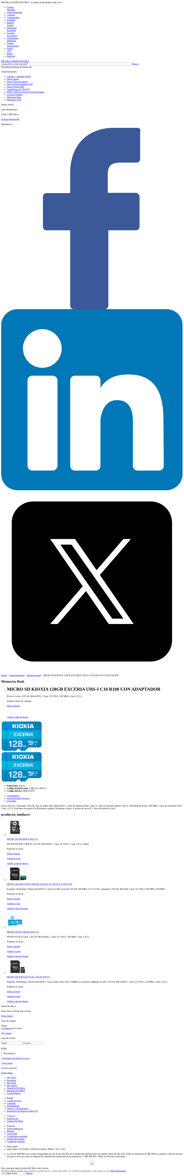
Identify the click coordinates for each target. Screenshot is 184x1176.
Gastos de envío (14, 1101)
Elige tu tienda (13, 706)
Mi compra (12, 1085)
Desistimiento (13, 1106)
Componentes (13, 17)
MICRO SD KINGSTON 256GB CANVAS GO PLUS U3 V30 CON (39, 884)
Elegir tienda (7, 1016)
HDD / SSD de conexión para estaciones (25, 92)
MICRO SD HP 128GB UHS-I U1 (23, 932)
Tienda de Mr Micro (16, 1088)
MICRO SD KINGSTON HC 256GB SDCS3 (28, 977)
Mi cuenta (11, 1083)
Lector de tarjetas (14, 94)
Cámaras (11, 15)
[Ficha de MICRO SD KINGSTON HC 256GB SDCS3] (17, 972)
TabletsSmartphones (13, 44)
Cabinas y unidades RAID (19, 76)
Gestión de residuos (16, 1141)
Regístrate (11, 1080)
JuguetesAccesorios (12, 34)
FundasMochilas (11, 8)
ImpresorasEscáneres (12, 29)
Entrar (4, 1048)
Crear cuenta (7, 1063)
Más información (118, 1171)
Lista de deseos (14, 1093)
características (13, 796)
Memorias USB (14, 100)
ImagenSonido (10, 24)
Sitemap (10, 1131)
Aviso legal (12, 1134)
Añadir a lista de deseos (17, 717)
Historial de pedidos (16, 1090)
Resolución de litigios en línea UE (22, 1111)
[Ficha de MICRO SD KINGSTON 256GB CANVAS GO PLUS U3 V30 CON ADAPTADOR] (17, 880)
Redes (10, 54)
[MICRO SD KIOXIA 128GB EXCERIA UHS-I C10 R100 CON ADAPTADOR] (21, 750)
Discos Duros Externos (17, 81)
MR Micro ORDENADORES (15, 61)
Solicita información (10, 119)
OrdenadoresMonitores (13, 39)
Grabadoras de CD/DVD (18, 89)
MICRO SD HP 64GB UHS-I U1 (22, 839)
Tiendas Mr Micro (15, 1121)
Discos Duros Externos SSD (20, 84)
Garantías (11, 1103)
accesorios (11, 801)
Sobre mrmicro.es (15, 1128)
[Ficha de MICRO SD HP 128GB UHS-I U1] (15, 927)
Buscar (135, 64)
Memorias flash (14, 97)
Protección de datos (16, 1139)
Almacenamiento (14, 12)
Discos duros (13, 79)
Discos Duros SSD (15, 87)
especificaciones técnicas (18, 798)
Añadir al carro (14, 858)
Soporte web (12, 1118)
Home (4, 675)
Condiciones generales (17, 1136)
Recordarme (9, 1053)
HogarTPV (10, 49)
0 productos (6, 1028)
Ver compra (6, 1033)
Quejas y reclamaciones (17, 1108)
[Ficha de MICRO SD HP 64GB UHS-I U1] (15, 835)
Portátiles (11, 20)
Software (11, 56)
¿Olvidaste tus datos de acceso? (15, 1058)
